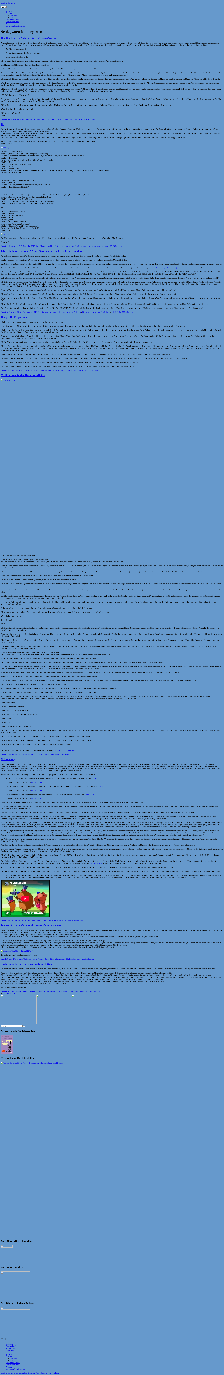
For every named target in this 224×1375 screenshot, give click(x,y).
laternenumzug (84, 991)
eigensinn (69, 312)
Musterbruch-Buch (12, 22)
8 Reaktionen (95, 991)
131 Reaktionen (68, 754)
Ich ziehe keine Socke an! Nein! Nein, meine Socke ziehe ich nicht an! (42, 251)
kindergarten (54, 119)
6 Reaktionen (89, 959)
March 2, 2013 (36, 782)
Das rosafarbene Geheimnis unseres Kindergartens (31, 925)
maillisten (76, 119)
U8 (2, 124)
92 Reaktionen (127, 312)
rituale (108, 312)
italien (49, 920)
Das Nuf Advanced (8, 3)
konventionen (85, 246)
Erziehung (77, 312)
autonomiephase (59, 312)
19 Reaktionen (93, 370)
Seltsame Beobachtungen (47, 959)
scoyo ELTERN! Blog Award (65, 750)
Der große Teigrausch (14, 317)
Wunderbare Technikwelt (33, 119)
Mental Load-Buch (13, 20)
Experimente (30, 920)
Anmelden (9, 1344)
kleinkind (75, 246)
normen (93, 246)
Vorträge (13, 15)
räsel (78, 959)
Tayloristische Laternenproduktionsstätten (26, 963)
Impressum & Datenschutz (15, 26)
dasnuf (3, 119)
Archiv (12, 17)
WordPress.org (11, 1350)
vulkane (70, 920)
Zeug (30, 754)
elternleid (45, 119)
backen (54, 370)
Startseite (9, 11)
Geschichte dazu (96, 863)
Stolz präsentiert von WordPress (47, 1373)
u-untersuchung (103, 246)
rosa (82, 959)
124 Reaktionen (118, 246)
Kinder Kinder (40, 246)
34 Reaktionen (90, 119)
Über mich (9, 13)
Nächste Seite (10, 994)
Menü (4, 7)
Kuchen (85, 370)
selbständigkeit (116, 312)
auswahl (49, 246)
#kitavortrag (8, 759)
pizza (64, 920)
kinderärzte (57, 246)
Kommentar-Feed (12, 1348)
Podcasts (9, 24)
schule (83, 119)
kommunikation (66, 119)
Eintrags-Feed (11, 1346)
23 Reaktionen (78, 920)
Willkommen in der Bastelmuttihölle (23, 375)
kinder (84, 312)
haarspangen (60, 959)
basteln (41, 754)
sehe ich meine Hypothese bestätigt (164, 268)
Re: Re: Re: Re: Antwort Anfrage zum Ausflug (28, 37)
